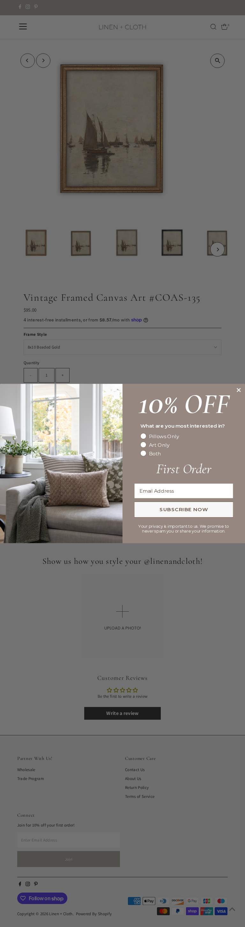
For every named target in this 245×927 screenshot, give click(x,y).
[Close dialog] (238, 390)
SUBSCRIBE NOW (184, 509)
